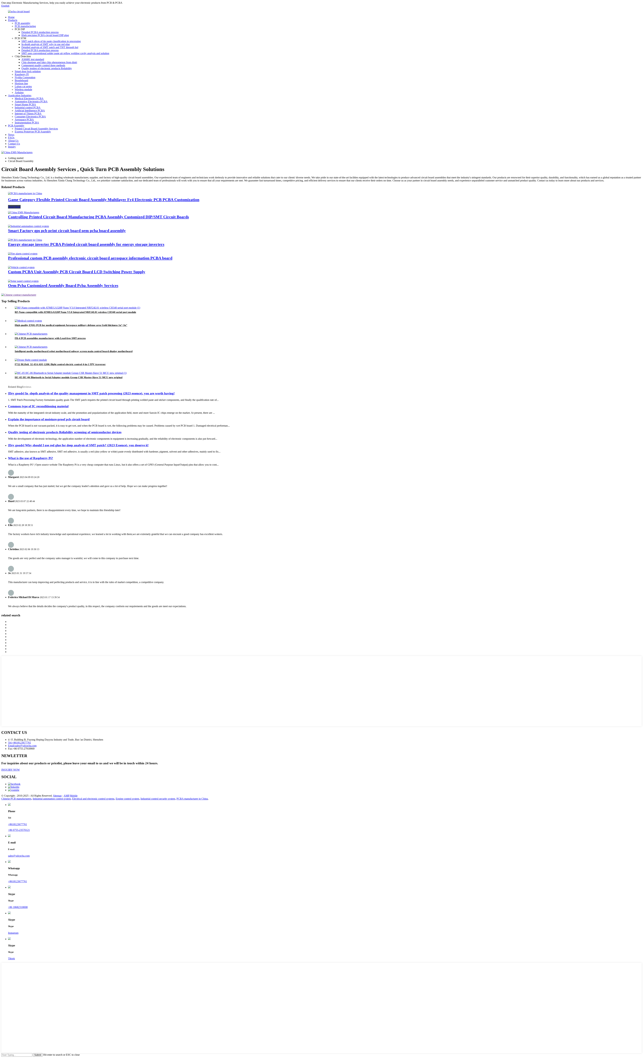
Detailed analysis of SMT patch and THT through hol (49, 47)
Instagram (13, 932)
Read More (14, 206)
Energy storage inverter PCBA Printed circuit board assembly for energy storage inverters (86, 244)
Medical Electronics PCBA (29, 98)
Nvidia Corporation (25, 77)
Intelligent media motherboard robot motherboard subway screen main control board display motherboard (73, 351)
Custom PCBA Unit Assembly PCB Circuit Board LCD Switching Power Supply (76, 272)
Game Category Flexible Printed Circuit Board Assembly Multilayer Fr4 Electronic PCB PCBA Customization (103, 199)
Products (12, 20)
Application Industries (19, 95)
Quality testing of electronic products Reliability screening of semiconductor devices (64, 432)
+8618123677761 (17, 824)
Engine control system (127, 798)
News (11, 134)
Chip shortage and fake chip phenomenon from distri (49, 62)
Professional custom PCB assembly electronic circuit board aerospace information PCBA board (90, 258)
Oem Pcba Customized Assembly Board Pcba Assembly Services (63, 285)
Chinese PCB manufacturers (16, 798)
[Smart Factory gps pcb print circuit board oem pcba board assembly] (28, 226)
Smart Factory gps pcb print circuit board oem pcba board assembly (67, 230)
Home (11, 17)
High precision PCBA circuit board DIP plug (45, 35)
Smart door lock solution (28, 71)
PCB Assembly (16, 125)
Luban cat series (23, 86)
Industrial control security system (157, 798)
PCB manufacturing (25, 26)
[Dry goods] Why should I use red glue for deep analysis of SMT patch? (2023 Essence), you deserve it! (78, 445)
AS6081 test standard (32, 59)
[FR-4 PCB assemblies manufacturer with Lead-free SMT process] (31, 333)
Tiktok (11, 958)
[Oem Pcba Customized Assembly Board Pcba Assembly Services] (23, 281)
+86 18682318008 (18, 907)
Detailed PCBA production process (40, 32)
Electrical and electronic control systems (93, 798)
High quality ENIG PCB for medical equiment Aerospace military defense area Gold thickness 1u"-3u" (71, 325)
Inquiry (12, 146)
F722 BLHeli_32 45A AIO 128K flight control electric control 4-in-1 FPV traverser (60, 364)
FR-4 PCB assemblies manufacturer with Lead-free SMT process (50, 338)
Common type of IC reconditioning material (38, 406)
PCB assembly (22, 23)
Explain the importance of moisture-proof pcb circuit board (49, 419)
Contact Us (14, 143)
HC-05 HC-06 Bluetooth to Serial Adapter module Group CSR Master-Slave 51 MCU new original (68, 377)
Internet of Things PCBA (28, 113)
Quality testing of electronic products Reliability (46, 68)
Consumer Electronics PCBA (30, 116)
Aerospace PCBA (24, 119)
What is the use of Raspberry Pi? (30, 458)
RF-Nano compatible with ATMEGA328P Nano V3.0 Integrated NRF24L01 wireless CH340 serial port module (75, 312)
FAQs (11, 137)
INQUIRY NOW (10, 769)
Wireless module (23, 89)
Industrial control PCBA (28, 107)
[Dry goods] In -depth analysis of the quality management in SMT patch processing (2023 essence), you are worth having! (91, 393)
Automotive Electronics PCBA (31, 101)
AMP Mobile (71, 795)
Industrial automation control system (52, 798)
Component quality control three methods (43, 65)
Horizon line (21, 83)
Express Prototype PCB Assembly (33, 131)
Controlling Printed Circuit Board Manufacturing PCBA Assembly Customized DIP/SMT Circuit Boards (98, 217)
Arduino (19, 92)
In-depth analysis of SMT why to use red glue (45, 44)
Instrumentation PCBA (27, 122)
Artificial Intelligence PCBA (30, 110)
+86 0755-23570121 (19, 830)
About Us (13, 140)
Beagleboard (21, 80)
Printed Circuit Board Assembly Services (36, 128)
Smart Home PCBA (25, 104)
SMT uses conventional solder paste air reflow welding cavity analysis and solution (65, 53)
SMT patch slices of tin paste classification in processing (51, 41)
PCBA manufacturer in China (192, 798)
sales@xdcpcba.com (19, 855)
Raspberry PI (22, 74)
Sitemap (57, 795)
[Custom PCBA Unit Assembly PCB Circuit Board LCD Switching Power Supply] (21, 267)
